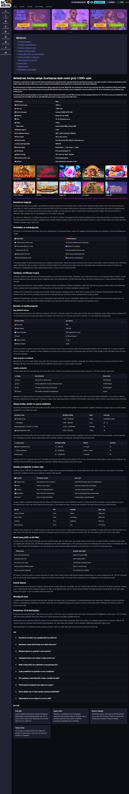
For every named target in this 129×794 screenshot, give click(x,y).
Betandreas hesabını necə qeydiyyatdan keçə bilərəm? (38, 638)
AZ (126, 2)
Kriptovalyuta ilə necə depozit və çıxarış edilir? (35, 698)
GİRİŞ (15, 7)
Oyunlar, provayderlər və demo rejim (28, 57)
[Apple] (88, 2)
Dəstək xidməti (22, 63)
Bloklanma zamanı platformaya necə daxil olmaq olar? (38, 644)
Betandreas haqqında (24, 42)
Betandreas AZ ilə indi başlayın (27, 69)
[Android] (91, 2)
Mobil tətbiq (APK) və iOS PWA (27, 60)
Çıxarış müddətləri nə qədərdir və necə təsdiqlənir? (36, 671)
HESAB (22, 7)
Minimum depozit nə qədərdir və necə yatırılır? (35, 651)
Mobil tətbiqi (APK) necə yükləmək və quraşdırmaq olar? (38, 665)
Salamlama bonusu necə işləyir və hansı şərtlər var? (37, 658)
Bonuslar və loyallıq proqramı (26, 51)
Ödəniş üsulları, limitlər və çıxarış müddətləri (31, 54)
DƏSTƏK (49, 7)
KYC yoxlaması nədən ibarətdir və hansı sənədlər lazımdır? (39, 678)
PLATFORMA (39, 7)
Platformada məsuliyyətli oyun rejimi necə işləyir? (36, 685)
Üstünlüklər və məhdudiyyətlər (27, 45)
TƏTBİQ (29, 7)
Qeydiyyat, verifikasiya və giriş (27, 48)
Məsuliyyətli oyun (23, 66)
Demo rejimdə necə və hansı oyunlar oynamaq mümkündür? (39, 692)
